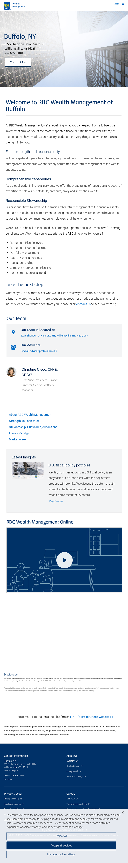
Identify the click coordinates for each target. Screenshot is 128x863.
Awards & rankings (75, 776)
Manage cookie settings (61, 854)
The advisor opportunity (77, 804)
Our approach (72, 771)
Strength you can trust (24, 421)
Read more (55, 501)
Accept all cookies (61, 845)
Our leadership (73, 766)
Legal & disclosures (13, 804)
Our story (70, 760)
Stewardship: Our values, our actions (33, 427)
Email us (8, 779)
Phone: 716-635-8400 (14, 775)
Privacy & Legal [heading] (13, 793)
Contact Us (18, 62)
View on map (10, 770)
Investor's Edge (19, 433)
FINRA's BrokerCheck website (90, 717)
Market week (17, 439)
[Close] (122, 812)
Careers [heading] (70, 793)
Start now (70, 798)
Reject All (61, 836)
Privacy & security (12, 798)
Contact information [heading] (16, 755)
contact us (83, 304)
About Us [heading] (71, 755)
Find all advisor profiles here (37, 351)
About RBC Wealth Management (30, 415)
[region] (64, 836)
